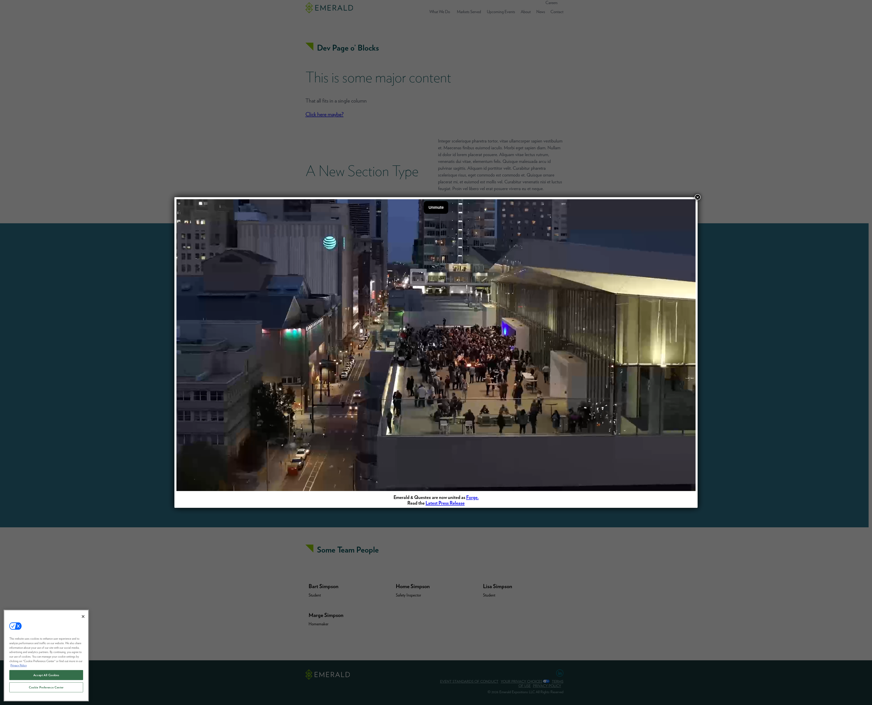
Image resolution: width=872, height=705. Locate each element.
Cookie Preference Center (46, 687)
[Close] (83, 616)
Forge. (472, 497)
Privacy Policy (18, 665)
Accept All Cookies (46, 675)
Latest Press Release (445, 503)
